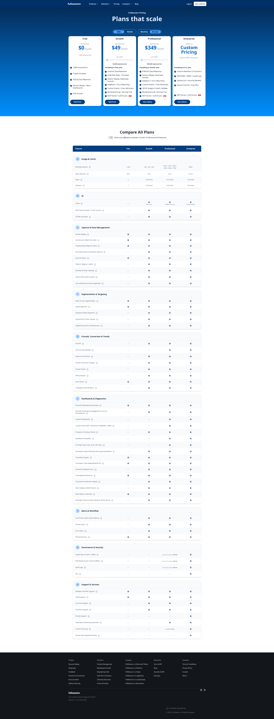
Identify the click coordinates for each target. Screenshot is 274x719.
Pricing (116, 4)
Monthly (144, 32)
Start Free (77, 102)
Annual (155, 32)
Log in (189, 4)
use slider (119, 57)
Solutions (105, 4)
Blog (136, 4)
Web (119, 32)
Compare (126, 4)
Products (92, 4)
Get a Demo (200, 4)
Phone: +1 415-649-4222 (77, 700)
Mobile (130, 32)
